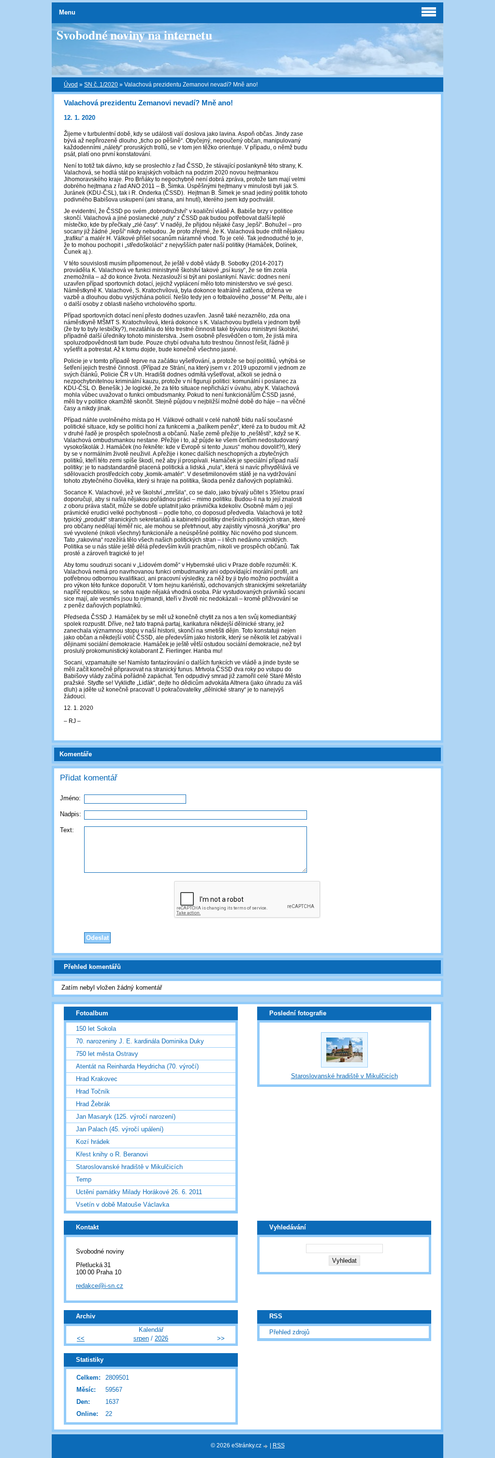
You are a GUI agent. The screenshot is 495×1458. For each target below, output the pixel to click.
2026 (161, 1338)
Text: (67, 830)
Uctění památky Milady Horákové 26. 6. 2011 (139, 1192)
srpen (141, 1338)
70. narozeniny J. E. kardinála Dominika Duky (140, 1041)
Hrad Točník (93, 1091)
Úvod (71, 84)
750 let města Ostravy (107, 1053)
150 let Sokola (96, 1028)
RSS (279, 1445)
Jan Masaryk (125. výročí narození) (125, 1116)
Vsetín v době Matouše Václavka (122, 1204)
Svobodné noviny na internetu (134, 35)
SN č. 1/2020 (101, 84)
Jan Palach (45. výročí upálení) (119, 1129)
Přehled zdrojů (289, 1332)
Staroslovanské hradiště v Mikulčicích (129, 1166)
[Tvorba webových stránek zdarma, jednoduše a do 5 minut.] (266, 1446)
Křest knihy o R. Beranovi (112, 1154)
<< (81, 1338)
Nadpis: (70, 814)
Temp (83, 1179)
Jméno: (70, 798)
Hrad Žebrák (93, 1104)
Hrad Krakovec (96, 1079)
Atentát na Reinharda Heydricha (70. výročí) (137, 1066)
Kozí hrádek (93, 1141)
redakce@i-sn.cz (99, 1285)
